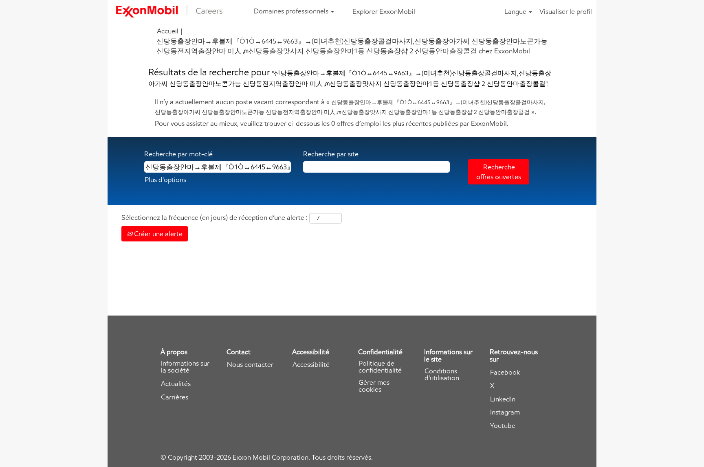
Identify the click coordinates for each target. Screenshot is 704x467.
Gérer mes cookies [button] (374, 386)
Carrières (174, 397)
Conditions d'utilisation (442, 374)
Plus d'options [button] (165, 179)
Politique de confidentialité (380, 367)
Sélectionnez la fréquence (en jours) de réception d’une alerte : (214, 217)
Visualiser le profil (565, 11)
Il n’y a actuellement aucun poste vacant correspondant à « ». (350, 107)
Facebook (505, 372)
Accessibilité (311, 364)
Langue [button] (516, 11)
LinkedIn (502, 399)
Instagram (505, 412)
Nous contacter (250, 364)
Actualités (176, 384)
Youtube (502, 426)
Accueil (167, 31)
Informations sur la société (185, 367)
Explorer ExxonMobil (383, 11)
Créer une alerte (157, 234)
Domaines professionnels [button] (292, 11)
